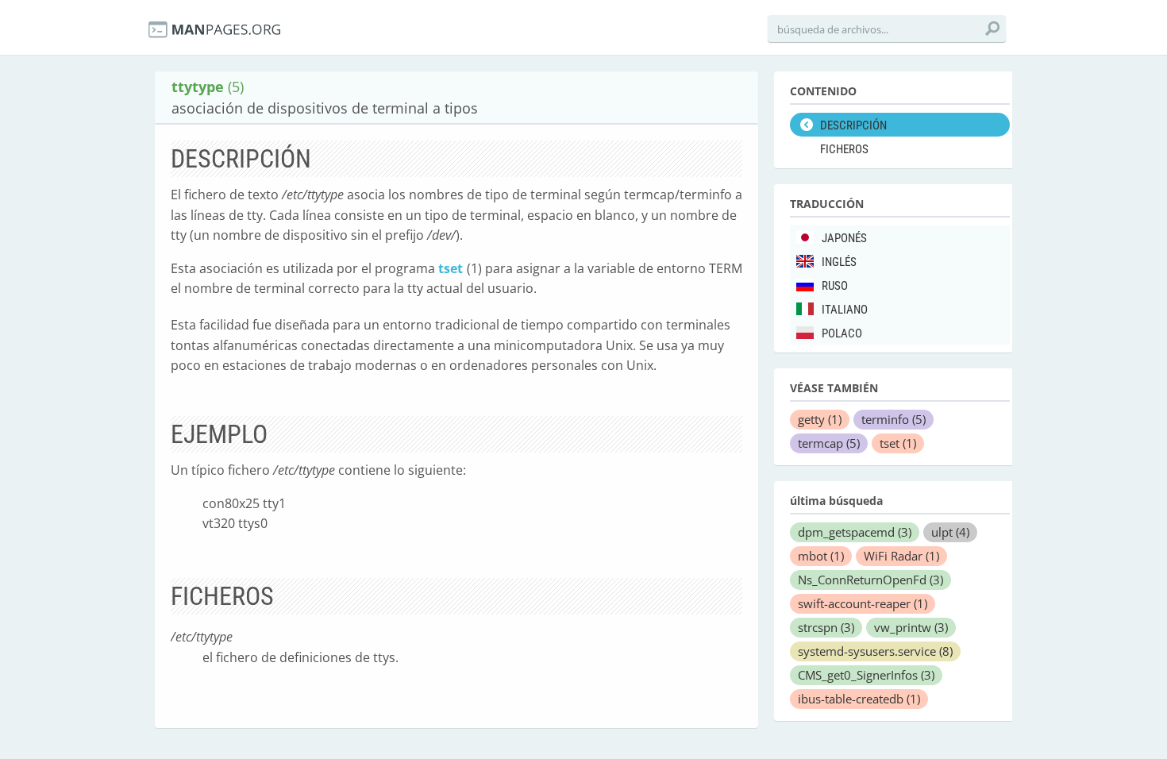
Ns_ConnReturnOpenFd (870, 580)
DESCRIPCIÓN (853, 125)
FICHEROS (844, 149)
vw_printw (911, 627)
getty (820, 419)
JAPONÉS (844, 238)
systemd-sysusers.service (875, 651)
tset (450, 268)
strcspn (826, 627)
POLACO (842, 333)
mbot (821, 556)
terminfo (893, 419)
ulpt (950, 532)
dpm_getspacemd (854, 532)
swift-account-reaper (862, 603)
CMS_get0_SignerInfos (866, 675)
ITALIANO (845, 309)
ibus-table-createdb (859, 699)
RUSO (835, 286)
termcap (829, 443)
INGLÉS (839, 262)
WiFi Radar (901, 556)
